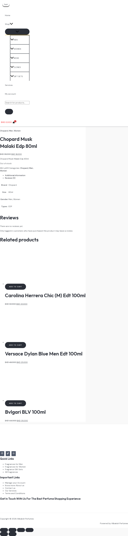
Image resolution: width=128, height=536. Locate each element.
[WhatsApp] (14, 453)
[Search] (9, 111)
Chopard (4, 130)
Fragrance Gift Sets (14, 469)
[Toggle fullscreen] (12, 530)
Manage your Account (15, 482)
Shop (7, 24)
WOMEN (17, 49)
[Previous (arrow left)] (4, 534)
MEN (16, 39)
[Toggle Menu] (17, 32)
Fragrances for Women (15, 466)
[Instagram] (2, 453)
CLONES (17, 67)
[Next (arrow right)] (12, 534)
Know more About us (14, 485)
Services (9, 85)
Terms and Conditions (15, 493)
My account (10, 94)
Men (11, 130)
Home (7, 15)
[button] (11, 24)
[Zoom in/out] (4, 530)
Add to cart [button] (15, 287)
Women (17, 130)
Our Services (10, 490)
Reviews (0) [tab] (10, 178)
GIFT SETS (18, 76)
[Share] (21, 530)
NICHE (16, 58)
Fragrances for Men (14, 464)
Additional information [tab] (15, 175)
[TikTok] (8, 453)
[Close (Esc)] (30, 530)
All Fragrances (11, 472)
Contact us (10, 488)
